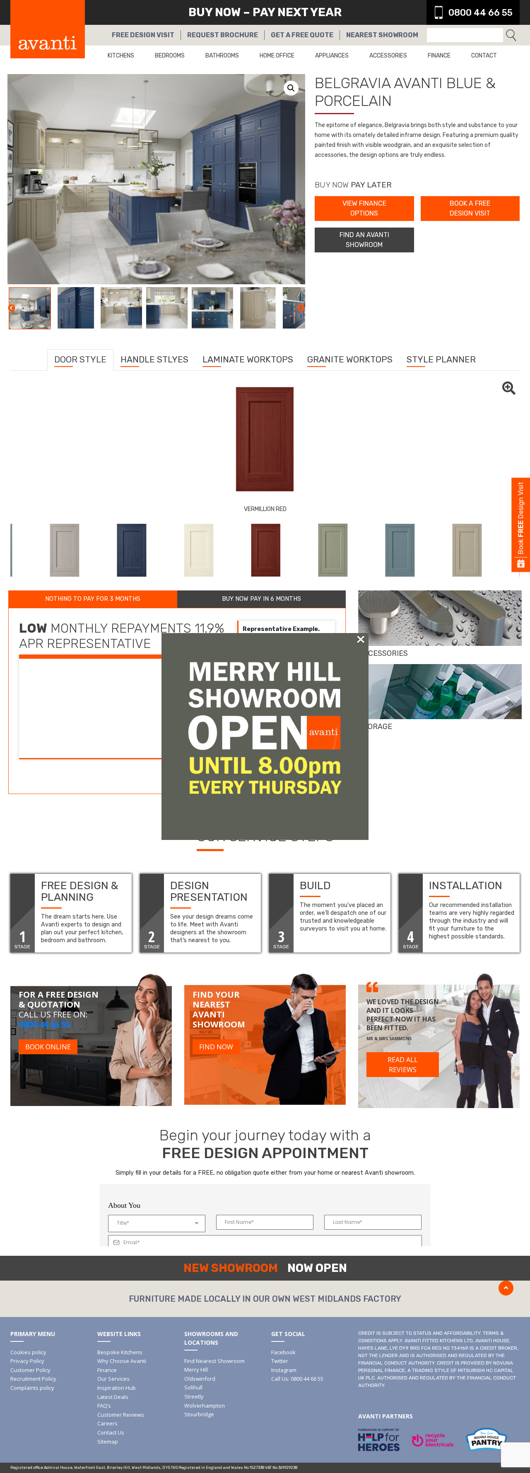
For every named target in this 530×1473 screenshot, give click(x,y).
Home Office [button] (277, 55)
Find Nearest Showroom (214, 1361)
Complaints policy (32, 1387)
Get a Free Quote (302, 35)
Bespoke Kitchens (119, 1352)
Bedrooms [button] (170, 55)
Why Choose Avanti (121, 1361)
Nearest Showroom (382, 35)
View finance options (364, 208)
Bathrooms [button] (222, 55)
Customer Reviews (120, 1414)
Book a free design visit (470, 208)
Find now (216, 1046)
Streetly (194, 1396)
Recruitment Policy (33, 1378)
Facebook (283, 1352)
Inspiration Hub (116, 1387)
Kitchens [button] (121, 55)
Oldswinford (199, 1378)
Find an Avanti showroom (364, 240)
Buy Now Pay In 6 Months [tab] (261, 598)
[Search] (511, 35)
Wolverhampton (204, 1405)
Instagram (283, 1370)
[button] (291, 88)
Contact (484, 55)
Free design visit (143, 35)
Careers (107, 1423)
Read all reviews (403, 1064)
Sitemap (107, 1441)
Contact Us (110, 1432)
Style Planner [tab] (441, 359)
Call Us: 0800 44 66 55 (297, 1378)
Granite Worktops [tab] (350, 359)
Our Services (113, 1378)
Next (301, 308)
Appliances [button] (332, 55)
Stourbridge (199, 1414)
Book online (48, 1046)
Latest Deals (112, 1397)
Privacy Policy (27, 1361)
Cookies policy (28, 1352)
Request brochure (222, 35)
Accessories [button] (388, 55)
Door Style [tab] (80, 359)
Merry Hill (196, 1369)
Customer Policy (30, 1370)
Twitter (279, 1361)
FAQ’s (104, 1405)
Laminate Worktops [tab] (247, 359)
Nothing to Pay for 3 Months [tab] (92, 598)
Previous (11, 308)
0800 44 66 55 (480, 12)
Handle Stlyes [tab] (154, 359)
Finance (439, 55)
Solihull (193, 1387)
